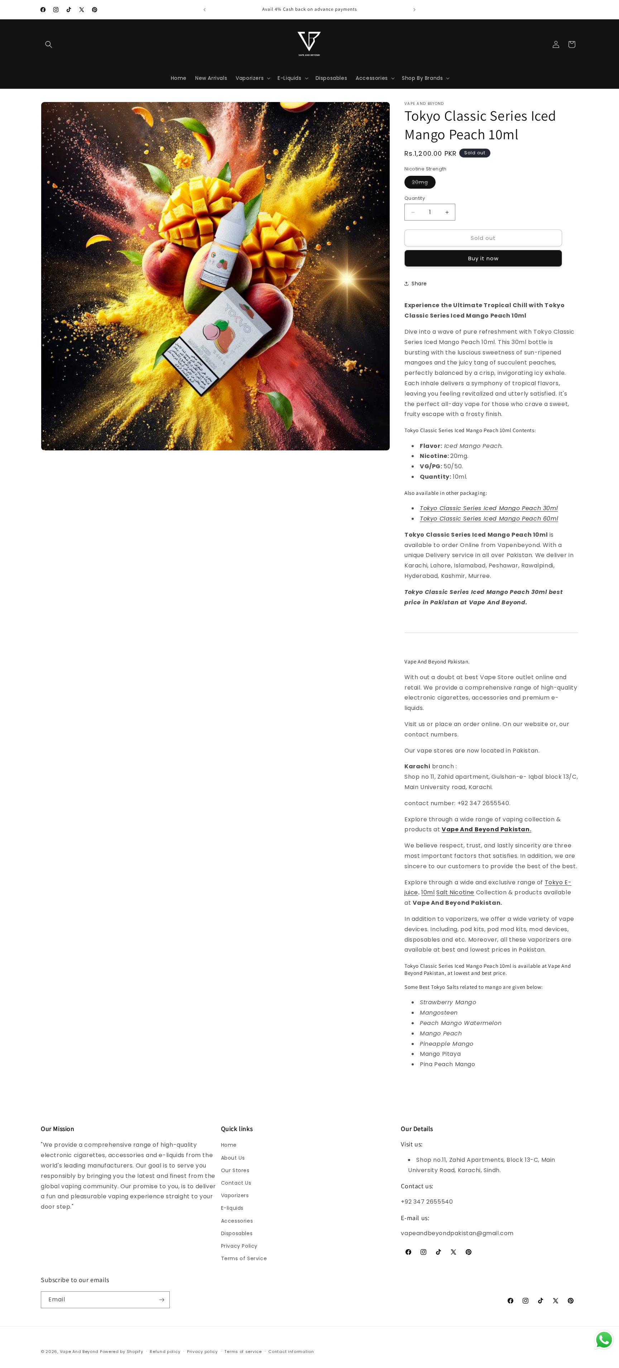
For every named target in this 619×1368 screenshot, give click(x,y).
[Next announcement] (414, 9)
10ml (428, 892)
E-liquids (232, 1208)
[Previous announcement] (204, 9)
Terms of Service (244, 1258)
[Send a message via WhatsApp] (604, 1340)
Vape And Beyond (79, 1351)
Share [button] (419, 283)
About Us (233, 1157)
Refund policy (165, 1351)
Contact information (291, 1351)
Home (229, 1145)
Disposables (237, 1233)
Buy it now (483, 258)
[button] (49, 44)
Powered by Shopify (121, 1351)
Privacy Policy (239, 1245)
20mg (424, 183)
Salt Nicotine (455, 892)
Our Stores (235, 1170)
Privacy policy (202, 1351)
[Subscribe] (161, 1299)
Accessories (237, 1220)
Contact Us (236, 1182)
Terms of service (242, 1351)
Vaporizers (235, 1195)
